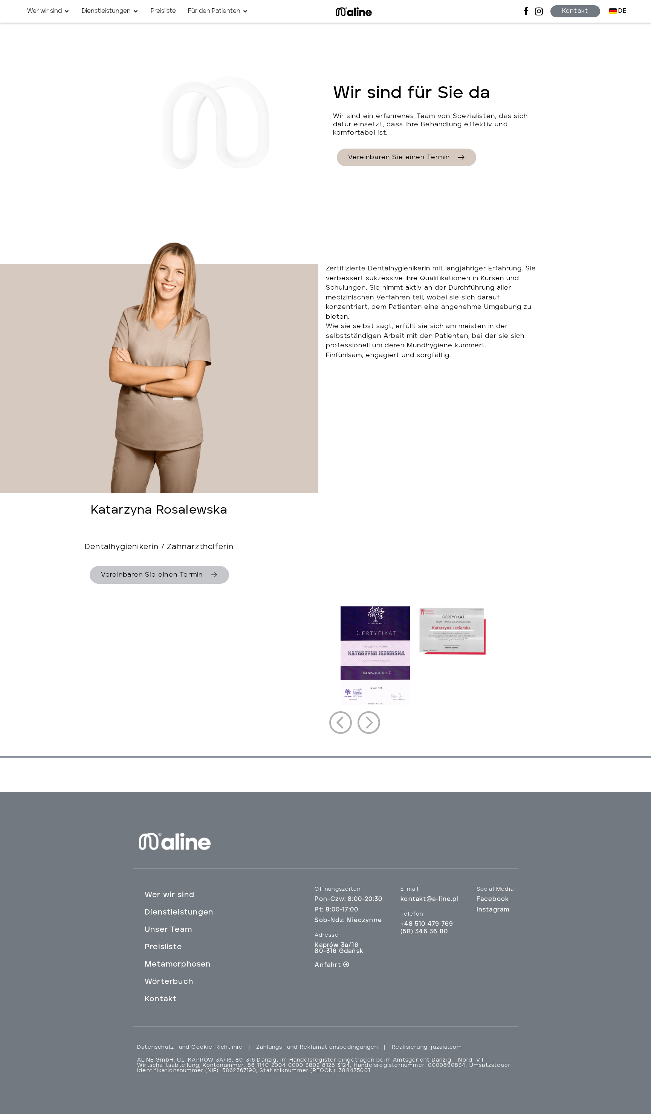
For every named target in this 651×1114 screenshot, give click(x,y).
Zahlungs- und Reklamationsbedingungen (317, 1047)
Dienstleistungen (179, 912)
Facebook (493, 899)
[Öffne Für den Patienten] (245, 11)
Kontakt (161, 999)
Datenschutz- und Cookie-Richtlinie (190, 1047)
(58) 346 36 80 (424, 932)
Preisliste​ (163, 947)
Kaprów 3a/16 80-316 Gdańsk (339, 948)
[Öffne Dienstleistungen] (136, 11)
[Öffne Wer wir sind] (67, 11)
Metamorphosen (178, 964)
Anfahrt (328, 965)
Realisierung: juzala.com (427, 1047)
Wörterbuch (169, 982)
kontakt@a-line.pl (429, 899)
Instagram (493, 910)
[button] (340, 722)
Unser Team (168, 930)
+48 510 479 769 (426, 924)
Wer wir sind (169, 895)
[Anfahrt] (346, 964)
